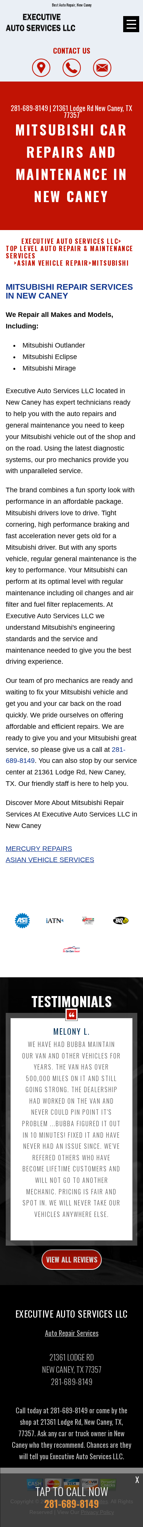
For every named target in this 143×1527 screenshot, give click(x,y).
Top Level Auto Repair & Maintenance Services (69, 252)
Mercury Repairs (39, 849)
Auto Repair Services (71, 1333)
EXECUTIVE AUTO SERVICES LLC (69, 241)
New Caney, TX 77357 (98, 111)
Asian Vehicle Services (50, 860)
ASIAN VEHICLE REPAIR (52, 263)
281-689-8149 (29, 108)
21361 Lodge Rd (73, 108)
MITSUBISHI (110, 263)
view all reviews (71, 1259)
